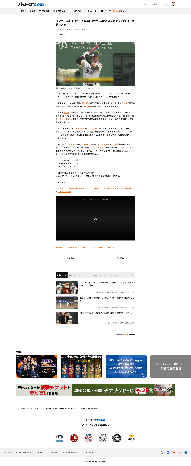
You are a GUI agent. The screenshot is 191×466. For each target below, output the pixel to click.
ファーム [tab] (103, 275)
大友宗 (126, 103)
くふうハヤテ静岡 (71, 247)
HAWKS (59, 247)
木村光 (66, 112)
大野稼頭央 (102, 144)
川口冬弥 (97, 147)
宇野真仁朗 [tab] (130, 275)
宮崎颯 (116, 144)
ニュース (36, 408)
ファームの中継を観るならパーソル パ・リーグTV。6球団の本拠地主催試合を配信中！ (96, 188)
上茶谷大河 (87, 144)
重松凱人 (86, 103)
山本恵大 (95, 128)
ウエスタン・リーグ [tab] (116, 275)
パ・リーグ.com (23, 408)
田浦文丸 (72, 144)
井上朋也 (88, 106)
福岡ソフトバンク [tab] (75, 275)
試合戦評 (61, 35)
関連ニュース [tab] (61, 275)
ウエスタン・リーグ (96, 247)
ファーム (83, 247)
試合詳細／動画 (64, 191)
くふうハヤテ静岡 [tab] (90, 275)
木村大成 (63, 119)
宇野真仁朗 (80, 128)
